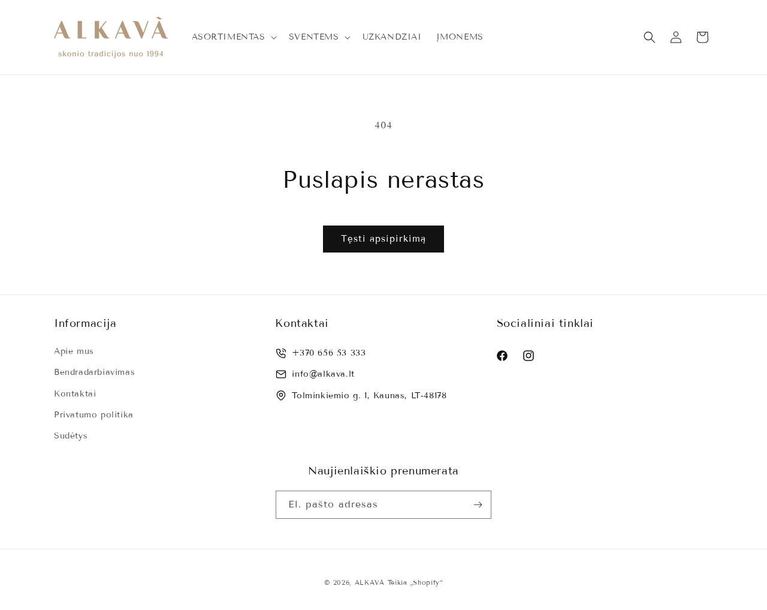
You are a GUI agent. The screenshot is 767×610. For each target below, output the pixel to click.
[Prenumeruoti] (477, 505)
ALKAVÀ (370, 582)
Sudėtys (70, 436)
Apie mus (74, 351)
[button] (233, 37)
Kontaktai (75, 394)
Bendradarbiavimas (94, 372)
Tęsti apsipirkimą (383, 238)
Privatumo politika (94, 415)
